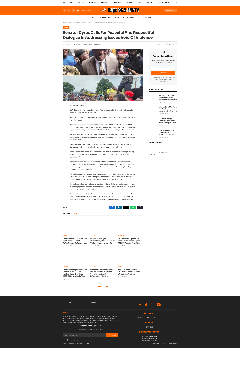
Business (92, 3)
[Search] (176, 3)
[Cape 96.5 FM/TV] (120, 10)
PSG (87, 343)
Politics (80, 3)
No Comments (78, 44)
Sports (150, 3)
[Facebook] (56, 110)
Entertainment (164, 3)
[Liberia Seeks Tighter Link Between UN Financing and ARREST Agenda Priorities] (130, 225)
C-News (128, 3)
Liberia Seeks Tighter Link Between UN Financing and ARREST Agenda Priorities (129, 241)
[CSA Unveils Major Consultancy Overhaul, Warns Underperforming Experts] (103, 225)
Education (116, 3)
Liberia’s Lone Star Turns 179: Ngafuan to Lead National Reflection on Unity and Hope (75, 241)
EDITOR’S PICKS (128, 17)
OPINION (148, 17)
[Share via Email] (169, 44)
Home (72, 3)
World (139, 3)
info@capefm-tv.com (149, 336)
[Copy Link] (175, 44)
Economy (121, 235)
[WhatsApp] (56, 115)
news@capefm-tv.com (149, 338)
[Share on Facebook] (163, 44)
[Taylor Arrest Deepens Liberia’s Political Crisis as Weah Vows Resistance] (130, 256)
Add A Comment (103, 286)
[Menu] (64, 2)
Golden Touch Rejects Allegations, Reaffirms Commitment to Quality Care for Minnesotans (167, 97)
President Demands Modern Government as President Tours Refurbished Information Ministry (102, 273)
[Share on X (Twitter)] (166, 44)
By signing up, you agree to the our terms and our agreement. (164, 79)
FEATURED (117, 17)
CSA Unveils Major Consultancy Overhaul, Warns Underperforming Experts (102, 241)
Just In (66, 27)
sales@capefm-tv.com (149, 340)
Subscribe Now (171, 10)
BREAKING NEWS (105, 17)
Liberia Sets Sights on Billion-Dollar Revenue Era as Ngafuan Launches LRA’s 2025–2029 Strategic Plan (75, 273)
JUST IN (139, 17)
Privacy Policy (167, 79)
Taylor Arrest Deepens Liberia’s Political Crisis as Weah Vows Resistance (129, 272)
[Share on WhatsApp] (172, 44)
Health (104, 3)
